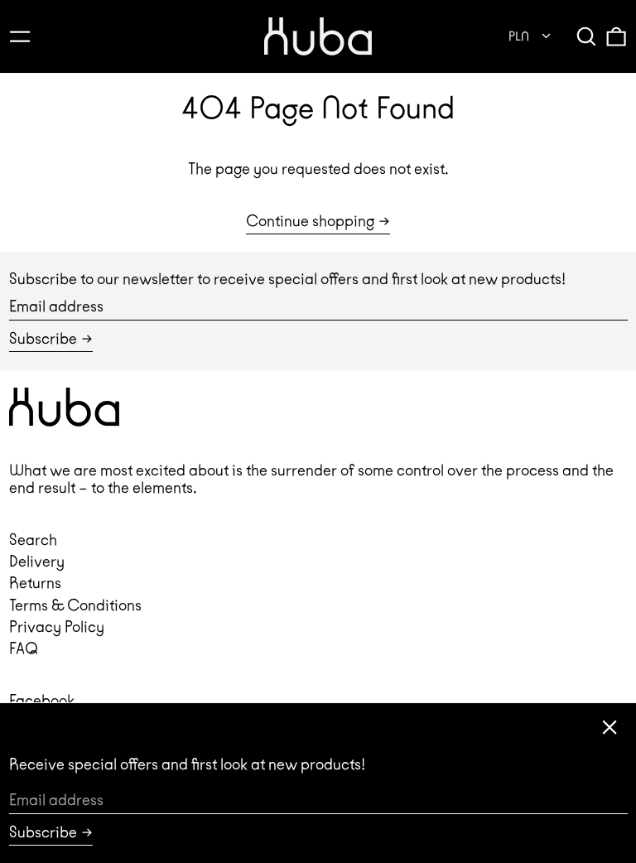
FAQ (23, 648)
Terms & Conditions (75, 605)
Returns (35, 582)
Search (33, 539)
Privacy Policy (56, 626)
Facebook (42, 700)
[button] (586, 36)
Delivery (37, 561)
